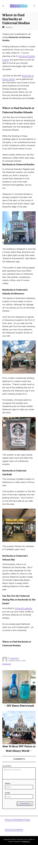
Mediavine (26, 841)
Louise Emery (14, 658)
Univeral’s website (23, 608)
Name (7, 783)
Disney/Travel (6, 664)
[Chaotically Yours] (18, 6)
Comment (6, 766)
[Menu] (3, 5)
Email (7, 793)
